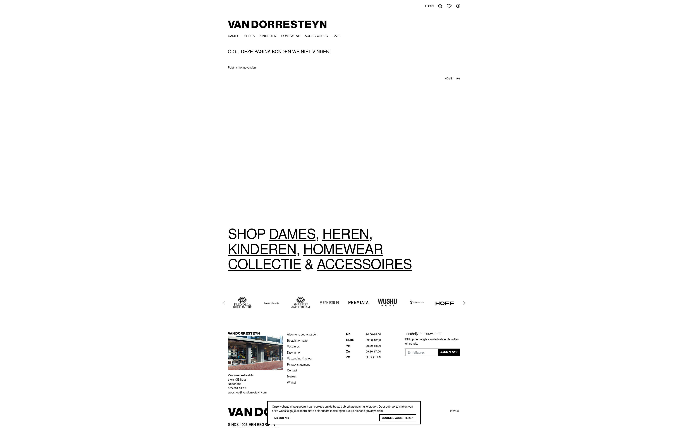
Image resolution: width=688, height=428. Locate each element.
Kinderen (268, 35)
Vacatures (293, 346)
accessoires (364, 263)
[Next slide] (464, 303)
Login (429, 6)
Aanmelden (449, 352)
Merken (292, 376)
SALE (337, 35)
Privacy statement (298, 364)
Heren (249, 35)
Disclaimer (294, 352)
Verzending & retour (299, 358)
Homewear (290, 35)
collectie (264, 263)
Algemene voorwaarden (302, 334)
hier (357, 411)
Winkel (291, 382)
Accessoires (316, 35)
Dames (233, 35)
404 (458, 78)
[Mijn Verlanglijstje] (449, 6)
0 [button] (458, 6)
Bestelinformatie (297, 340)
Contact (292, 370)
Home (448, 78)
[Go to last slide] (223, 303)
